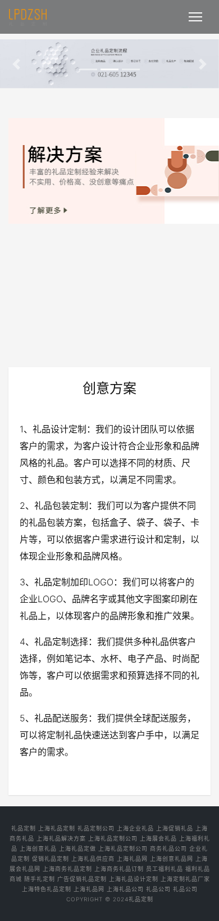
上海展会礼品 (158, 838)
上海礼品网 (132, 858)
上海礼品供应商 (93, 858)
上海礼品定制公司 (113, 838)
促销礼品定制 (50, 858)
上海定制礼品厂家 (185, 878)
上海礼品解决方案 (61, 838)
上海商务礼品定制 (67, 868)
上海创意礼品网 (171, 858)
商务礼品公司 (168, 848)
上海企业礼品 (135, 828)
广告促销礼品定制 (82, 878)
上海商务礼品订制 (119, 868)
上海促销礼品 (174, 828)
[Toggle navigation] (195, 16)
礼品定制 (23, 828)
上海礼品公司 (125, 889)
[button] (16, 63)
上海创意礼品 (38, 848)
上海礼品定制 (56, 828)
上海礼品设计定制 (133, 878)
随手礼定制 (39, 878)
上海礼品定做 (77, 848)
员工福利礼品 (164, 868)
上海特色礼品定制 (46, 889)
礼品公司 (158, 889)
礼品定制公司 (96, 828)
